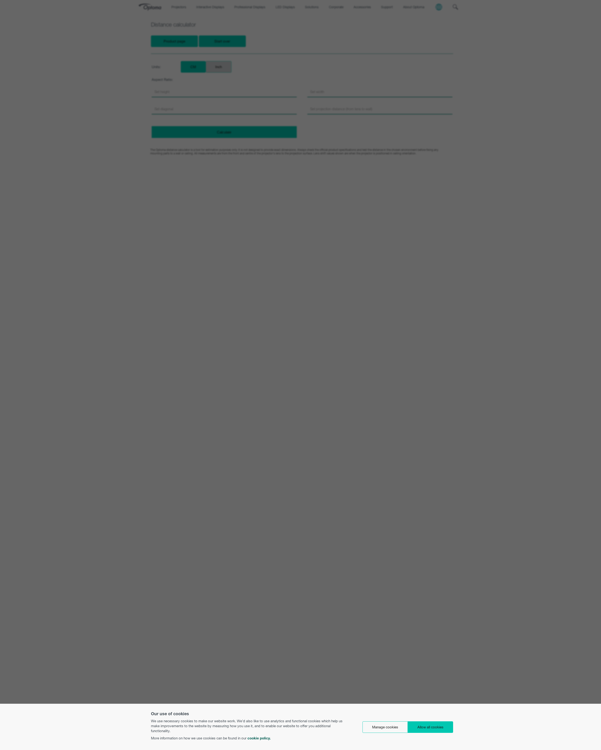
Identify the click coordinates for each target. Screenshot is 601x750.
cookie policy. (259, 738)
